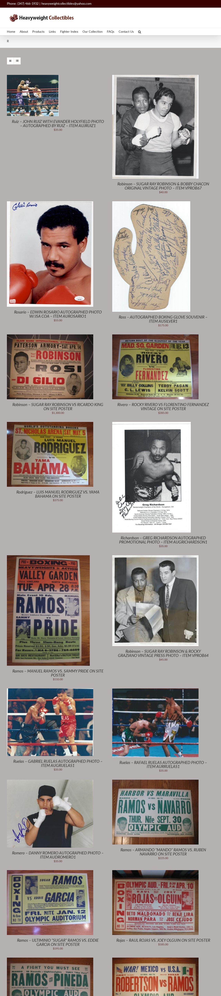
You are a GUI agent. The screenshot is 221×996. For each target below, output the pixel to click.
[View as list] (17, 61)
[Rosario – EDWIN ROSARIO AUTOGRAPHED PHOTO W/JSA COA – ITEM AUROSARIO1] (50, 203)
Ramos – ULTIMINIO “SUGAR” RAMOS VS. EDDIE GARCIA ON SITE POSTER (58, 942)
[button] (139, 31)
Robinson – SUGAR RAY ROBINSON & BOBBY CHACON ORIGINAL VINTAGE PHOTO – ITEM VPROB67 (163, 186)
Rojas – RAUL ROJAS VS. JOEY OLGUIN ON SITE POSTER (163, 940)
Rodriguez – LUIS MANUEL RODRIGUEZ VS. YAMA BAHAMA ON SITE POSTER (57, 494)
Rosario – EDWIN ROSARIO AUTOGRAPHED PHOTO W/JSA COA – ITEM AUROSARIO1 (58, 314)
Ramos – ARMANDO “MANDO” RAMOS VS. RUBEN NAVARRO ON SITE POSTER (163, 852)
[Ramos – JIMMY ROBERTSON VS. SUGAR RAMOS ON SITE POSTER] (155, 959)
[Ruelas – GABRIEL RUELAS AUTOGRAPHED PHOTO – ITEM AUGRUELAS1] (50, 690)
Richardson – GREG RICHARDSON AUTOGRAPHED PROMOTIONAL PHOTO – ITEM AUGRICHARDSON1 (163, 540)
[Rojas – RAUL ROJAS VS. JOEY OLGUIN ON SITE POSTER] (155, 872)
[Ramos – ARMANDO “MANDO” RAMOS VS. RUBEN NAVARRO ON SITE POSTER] (155, 781)
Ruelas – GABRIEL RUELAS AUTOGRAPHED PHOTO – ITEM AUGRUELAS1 (58, 763)
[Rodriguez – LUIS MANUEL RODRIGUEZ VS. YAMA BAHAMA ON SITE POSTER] (50, 423)
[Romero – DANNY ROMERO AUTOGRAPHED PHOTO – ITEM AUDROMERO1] (50, 781)
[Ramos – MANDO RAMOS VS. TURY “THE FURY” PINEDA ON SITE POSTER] (50, 959)
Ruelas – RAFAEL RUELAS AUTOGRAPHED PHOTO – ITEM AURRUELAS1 (163, 765)
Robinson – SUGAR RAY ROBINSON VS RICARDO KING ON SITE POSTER (57, 407)
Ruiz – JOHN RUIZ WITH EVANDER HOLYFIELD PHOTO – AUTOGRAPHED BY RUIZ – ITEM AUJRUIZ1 (58, 124)
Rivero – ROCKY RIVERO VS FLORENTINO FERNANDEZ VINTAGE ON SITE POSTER (163, 407)
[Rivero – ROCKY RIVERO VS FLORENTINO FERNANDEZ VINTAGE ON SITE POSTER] (155, 336)
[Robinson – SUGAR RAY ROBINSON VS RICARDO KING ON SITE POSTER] (50, 336)
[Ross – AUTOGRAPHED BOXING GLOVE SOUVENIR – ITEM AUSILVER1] (151, 203)
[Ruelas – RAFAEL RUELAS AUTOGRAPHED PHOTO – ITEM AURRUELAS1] (155, 690)
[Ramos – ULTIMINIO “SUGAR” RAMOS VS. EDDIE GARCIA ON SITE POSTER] (50, 872)
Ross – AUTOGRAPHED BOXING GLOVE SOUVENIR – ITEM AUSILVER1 (163, 319)
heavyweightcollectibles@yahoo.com (66, 3)
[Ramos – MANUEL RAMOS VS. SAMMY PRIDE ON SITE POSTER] (48, 557)
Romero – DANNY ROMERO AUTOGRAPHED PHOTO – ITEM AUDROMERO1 (58, 855)
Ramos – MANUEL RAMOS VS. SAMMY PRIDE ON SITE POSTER (57, 673)
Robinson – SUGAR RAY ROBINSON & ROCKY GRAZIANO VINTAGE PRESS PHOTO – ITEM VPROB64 (163, 653)
